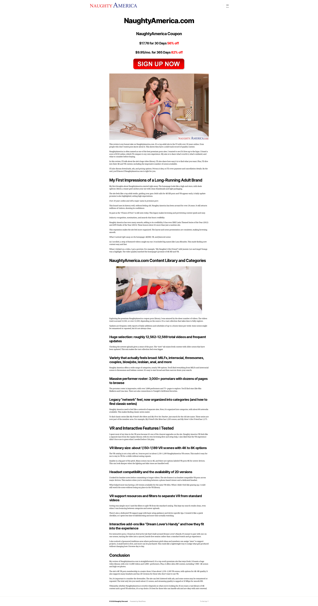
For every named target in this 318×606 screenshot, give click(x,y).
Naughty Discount (121, 601)
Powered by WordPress (138, 601)
